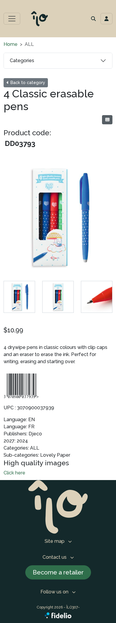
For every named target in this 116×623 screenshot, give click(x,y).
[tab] (19, 297)
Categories (22, 60)
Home (11, 44)
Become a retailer (58, 572)
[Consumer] (107, 119)
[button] (93, 19)
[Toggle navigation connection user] (106, 18)
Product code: (27, 132)
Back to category (27, 82)
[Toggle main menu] (12, 19)
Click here (14, 473)
